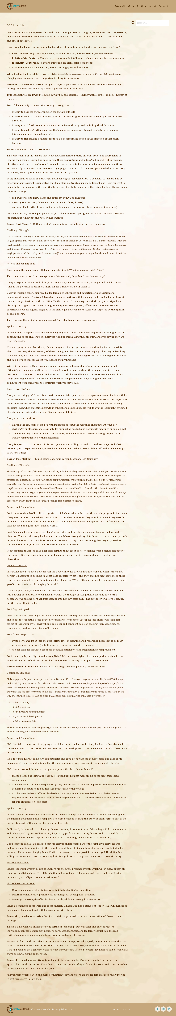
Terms (116, 1009)
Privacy (126, 1009)
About (152, 6)
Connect (163, 6)
